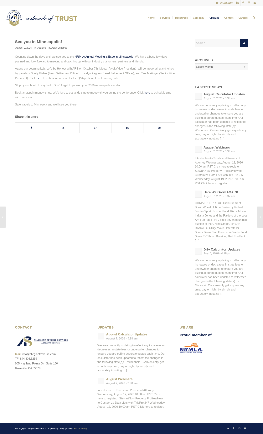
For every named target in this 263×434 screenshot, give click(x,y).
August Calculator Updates (224, 94)
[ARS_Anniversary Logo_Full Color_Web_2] (41, 18)
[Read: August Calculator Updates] (198, 96)
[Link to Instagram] (249, 3)
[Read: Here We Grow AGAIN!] (198, 194)
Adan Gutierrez (59, 47)
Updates (41, 47)
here (39, 78)
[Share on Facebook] (31, 128)
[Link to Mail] (255, 3)
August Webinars (217, 147)
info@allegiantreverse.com (39, 354)
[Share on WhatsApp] (95, 128)
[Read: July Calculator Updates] (198, 251)
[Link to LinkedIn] (237, 3)
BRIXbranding (80, 428)
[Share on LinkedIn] (127, 128)
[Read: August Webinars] (198, 149)
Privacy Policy (57, 428)
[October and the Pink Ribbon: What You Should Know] (3, 217)
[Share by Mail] (159, 128)
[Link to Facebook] (243, 3)
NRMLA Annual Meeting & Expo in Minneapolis (104, 56)
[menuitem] (151, 18)
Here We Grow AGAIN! (221, 192)
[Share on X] (63, 128)
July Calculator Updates (222, 249)
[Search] (254, 18)
